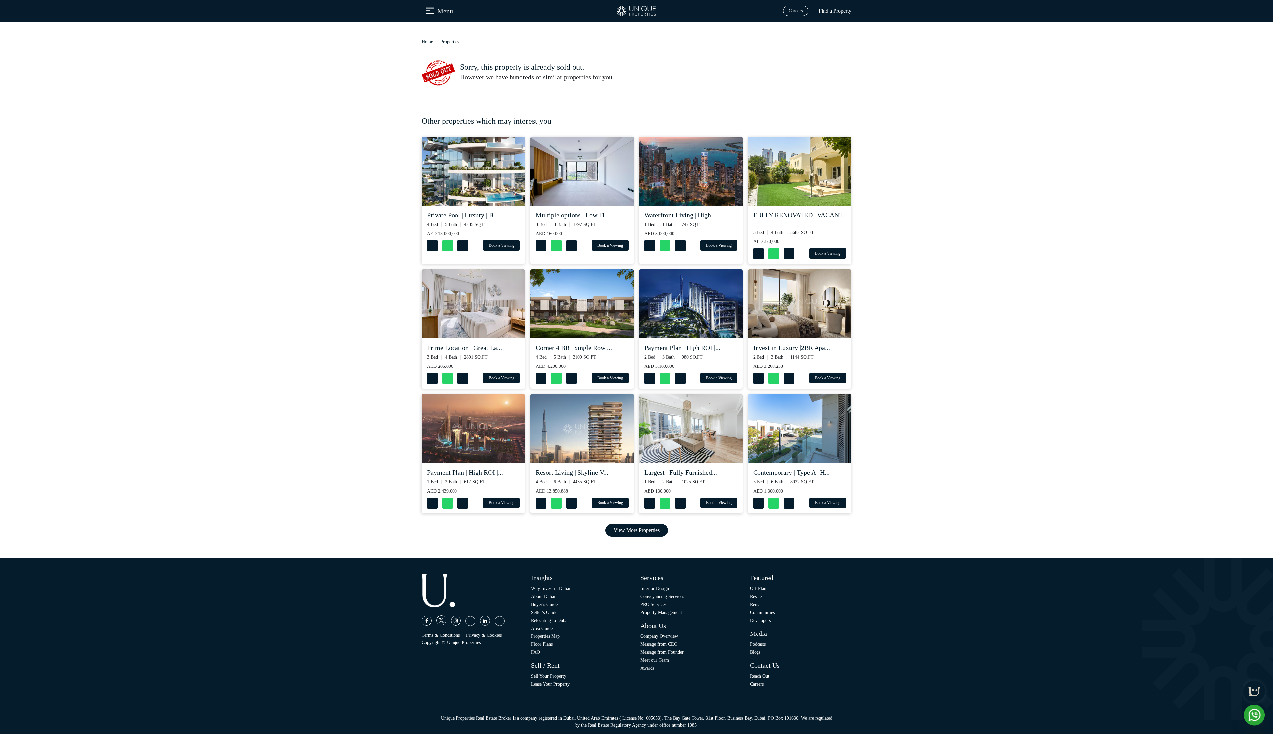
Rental (756, 604)
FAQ (535, 652)
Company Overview (659, 636)
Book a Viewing (501, 245)
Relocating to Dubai (550, 620)
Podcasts (758, 644)
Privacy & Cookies (484, 635)
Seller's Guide (544, 612)
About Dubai (543, 596)
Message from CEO (658, 644)
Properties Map (545, 636)
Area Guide (542, 628)
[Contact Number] (433, 244)
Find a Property (835, 11)
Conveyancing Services (662, 596)
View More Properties (637, 530)
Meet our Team (654, 660)
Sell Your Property (548, 676)
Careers (796, 10)
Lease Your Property (550, 684)
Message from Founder (662, 652)
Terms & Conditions (441, 635)
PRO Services (653, 604)
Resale (756, 596)
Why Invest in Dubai (550, 588)
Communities (762, 612)
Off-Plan (758, 588)
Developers (760, 620)
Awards (647, 668)
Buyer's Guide (544, 604)
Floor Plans (542, 644)
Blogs (755, 652)
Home (427, 41)
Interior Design (654, 588)
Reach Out (759, 676)
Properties (449, 41)
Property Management (661, 612)
